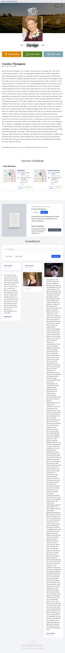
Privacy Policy (28, 646)
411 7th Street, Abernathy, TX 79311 (24, 182)
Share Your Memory (54, 230)
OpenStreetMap (34, 648)
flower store (45, 147)
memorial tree (21, 147)
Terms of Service (37, 646)
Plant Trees (27, 187)
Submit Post (56, 256)
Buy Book (44, 212)
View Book (35, 212)
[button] (10, 174)
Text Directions (20, 187)
